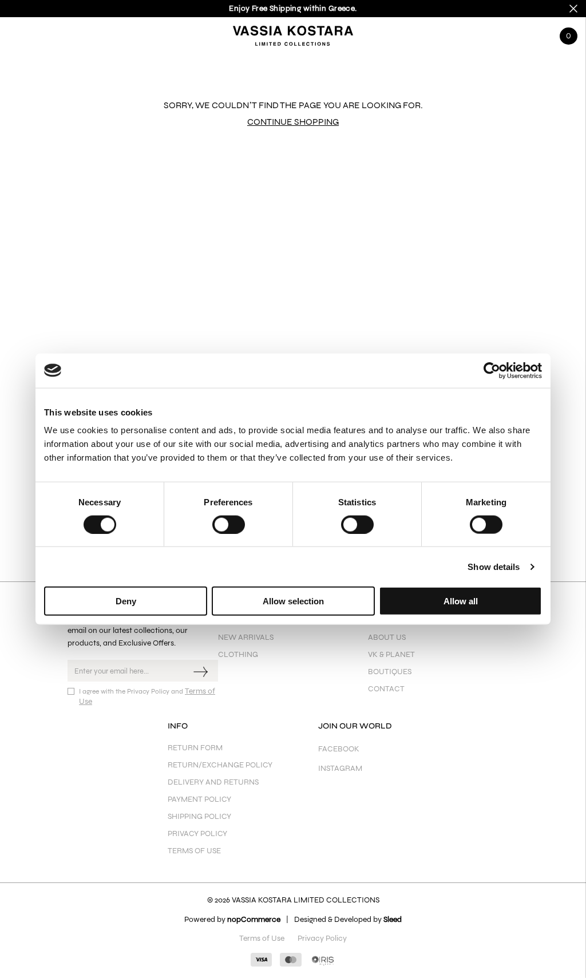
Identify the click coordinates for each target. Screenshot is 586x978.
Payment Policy (199, 799)
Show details (494, 566)
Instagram (340, 768)
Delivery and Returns (213, 782)
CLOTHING (238, 654)
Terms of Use (194, 851)
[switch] (228, 524)
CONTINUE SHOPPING (293, 121)
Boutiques (389, 671)
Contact (386, 689)
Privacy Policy (197, 833)
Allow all (461, 601)
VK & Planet (391, 654)
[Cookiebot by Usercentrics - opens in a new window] (492, 370)
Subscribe (202, 671)
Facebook (338, 749)
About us (387, 637)
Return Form (195, 748)
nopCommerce (253, 919)
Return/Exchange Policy (220, 765)
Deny (126, 601)
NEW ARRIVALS (246, 637)
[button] (17, 33)
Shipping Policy (199, 816)
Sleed (392, 919)
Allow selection (293, 601)
